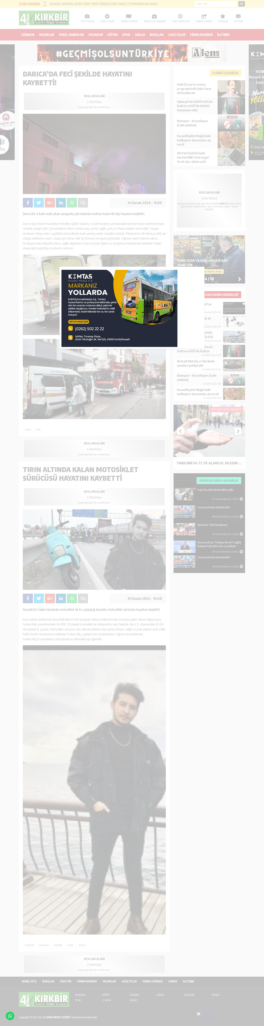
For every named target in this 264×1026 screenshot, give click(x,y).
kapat (203, 268)
